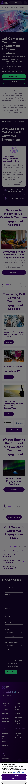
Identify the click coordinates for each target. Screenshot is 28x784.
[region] (14, 773)
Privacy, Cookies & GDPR (18, 772)
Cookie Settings (14, 782)
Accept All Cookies (13, 775)
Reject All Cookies (14, 778)
